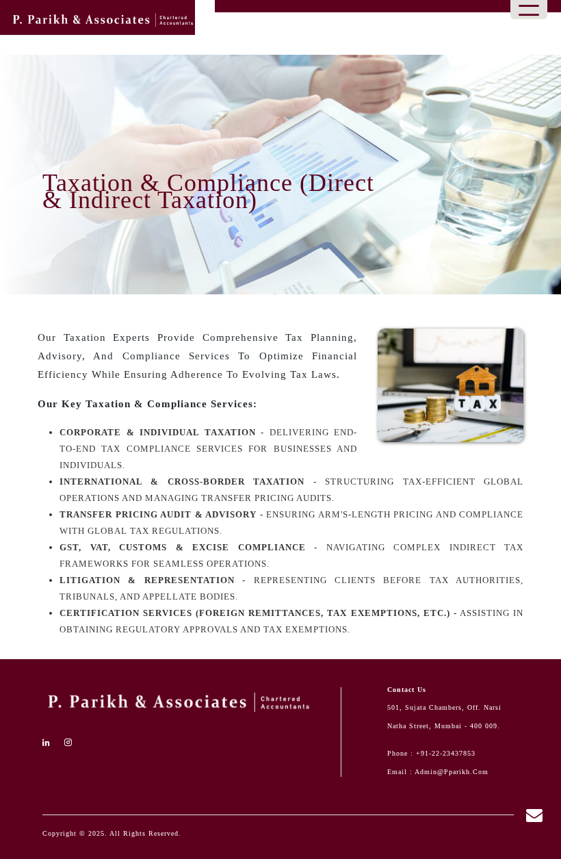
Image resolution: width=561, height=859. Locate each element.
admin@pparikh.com (451, 771)
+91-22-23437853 (445, 753)
